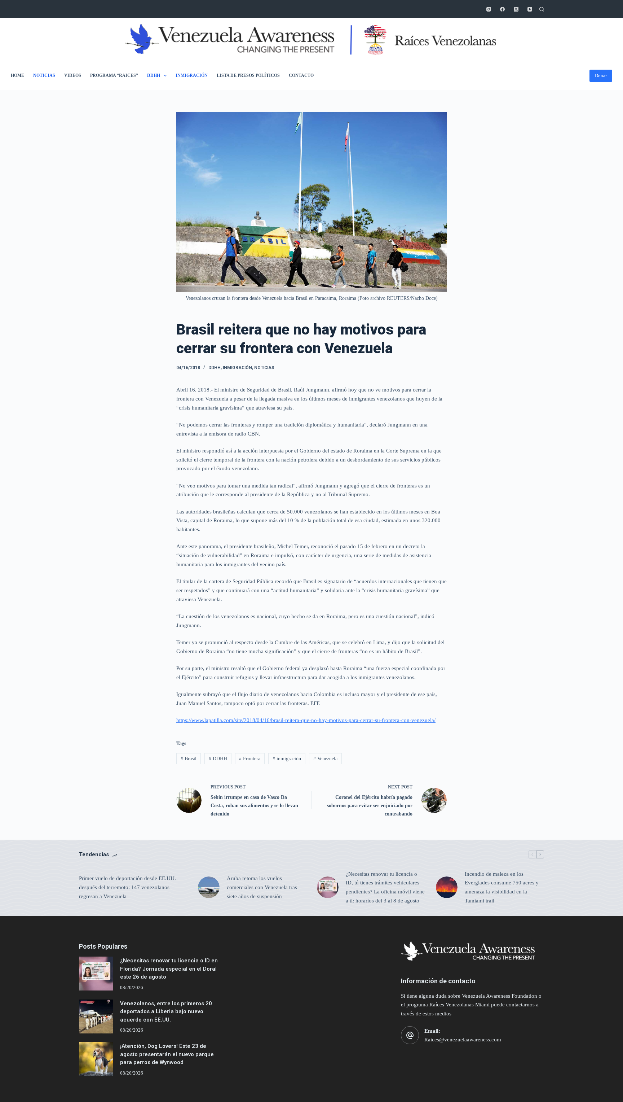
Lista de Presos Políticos (248, 75)
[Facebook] (502, 9)
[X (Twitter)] (516, 9)
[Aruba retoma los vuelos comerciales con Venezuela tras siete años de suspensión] (209, 887)
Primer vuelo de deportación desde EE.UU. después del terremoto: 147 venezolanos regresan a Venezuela (127, 887)
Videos (72, 75)
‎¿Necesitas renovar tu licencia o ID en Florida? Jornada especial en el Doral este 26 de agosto (169, 968)
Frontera (249, 758)
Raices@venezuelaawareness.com (462, 1039)
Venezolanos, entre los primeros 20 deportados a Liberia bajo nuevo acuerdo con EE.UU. (166, 1011)
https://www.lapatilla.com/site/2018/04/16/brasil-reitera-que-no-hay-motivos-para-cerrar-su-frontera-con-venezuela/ (306, 720)
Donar (601, 75)
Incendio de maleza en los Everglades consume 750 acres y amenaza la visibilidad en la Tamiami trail (502, 887)
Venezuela (325, 758)
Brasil (188, 758)
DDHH (153, 75)
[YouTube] (529, 9)
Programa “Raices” (114, 75)
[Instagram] (488, 9)
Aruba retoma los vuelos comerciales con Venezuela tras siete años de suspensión (262, 887)
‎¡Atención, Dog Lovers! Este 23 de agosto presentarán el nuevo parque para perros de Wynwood (167, 1054)
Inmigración (192, 75)
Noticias (44, 75)
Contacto (301, 75)
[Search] (541, 9)
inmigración (287, 758)
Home (17, 75)
